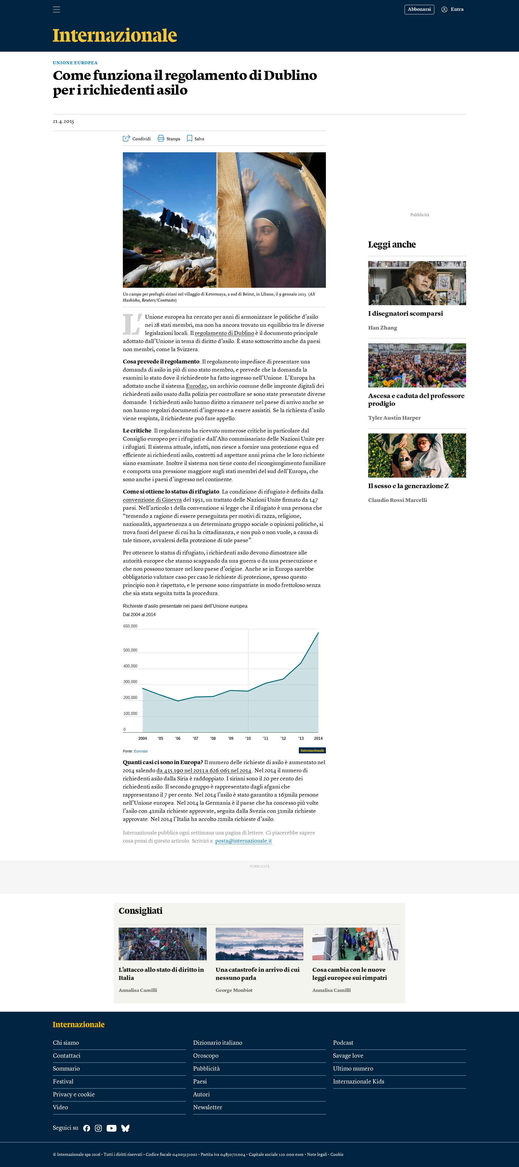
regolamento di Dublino (224, 333)
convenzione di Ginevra (152, 500)
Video (60, 1108)
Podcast (343, 1043)
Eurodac (196, 386)
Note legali (317, 1155)
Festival (63, 1082)
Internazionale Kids (358, 1082)
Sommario (66, 1069)
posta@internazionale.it (243, 841)
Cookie (337, 1155)
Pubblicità (206, 1069)
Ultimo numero (353, 1069)
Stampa (173, 139)
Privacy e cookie (74, 1095)
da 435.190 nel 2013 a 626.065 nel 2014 (204, 771)
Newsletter (207, 1108)
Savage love (348, 1056)
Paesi (200, 1082)
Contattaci (66, 1056)
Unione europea (75, 63)
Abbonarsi (419, 9)
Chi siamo (66, 1043)
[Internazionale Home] (80, 1024)
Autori (201, 1095)
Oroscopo (206, 1056)
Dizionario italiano (217, 1043)
